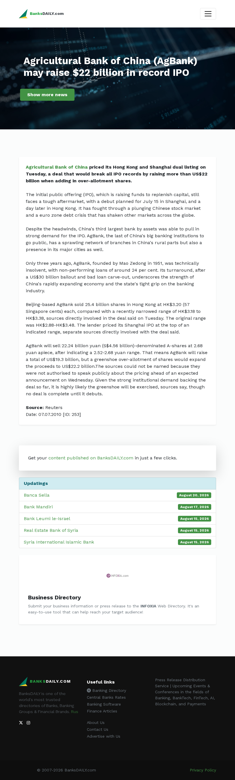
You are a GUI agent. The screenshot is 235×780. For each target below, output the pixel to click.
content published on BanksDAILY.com (90, 458)
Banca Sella (37, 495)
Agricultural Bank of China (57, 167)
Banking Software (104, 704)
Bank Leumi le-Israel (47, 518)
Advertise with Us (103, 736)
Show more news (47, 94)
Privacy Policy (203, 770)
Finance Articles (102, 711)
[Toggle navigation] (208, 13)
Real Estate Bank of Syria (51, 530)
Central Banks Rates (106, 697)
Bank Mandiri (38, 507)
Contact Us (97, 729)
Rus (74, 711)
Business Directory (54, 597)
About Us (96, 722)
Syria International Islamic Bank (59, 542)
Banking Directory (108, 690)
